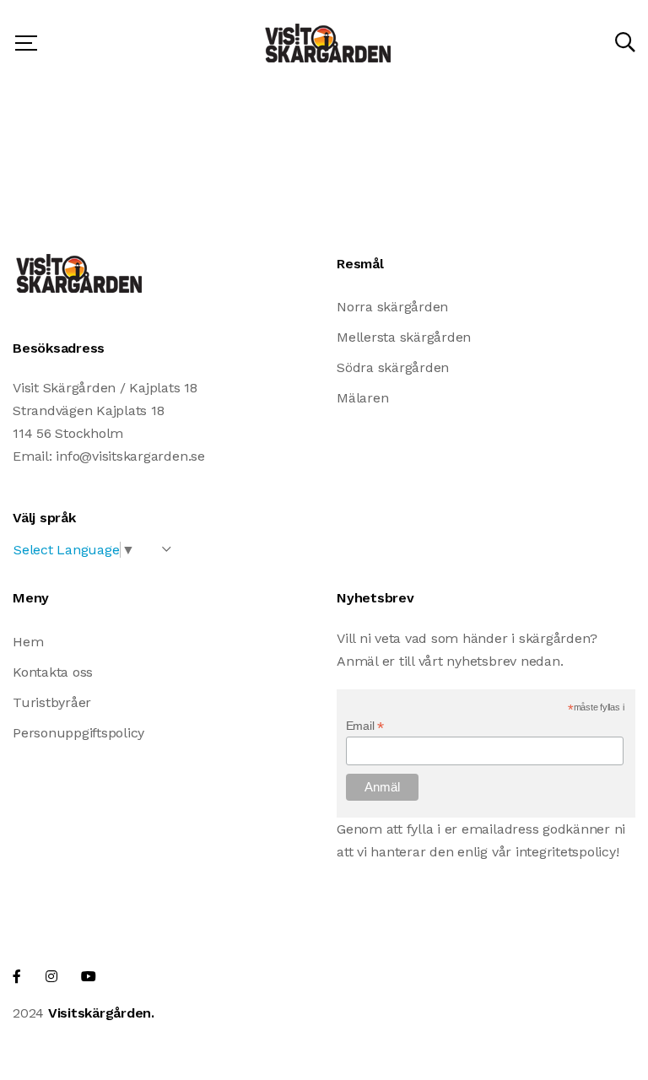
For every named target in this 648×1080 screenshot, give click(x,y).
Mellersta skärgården (404, 337)
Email (365, 726)
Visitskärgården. (101, 1013)
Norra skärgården (392, 307)
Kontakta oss (53, 672)
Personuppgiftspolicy (78, 733)
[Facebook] (17, 977)
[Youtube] (88, 977)
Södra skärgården (393, 367)
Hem (28, 642)
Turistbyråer (52, 702)
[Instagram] (51, 977)
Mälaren (362, 398)
